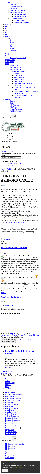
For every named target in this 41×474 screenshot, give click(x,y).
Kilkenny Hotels (11, 422)
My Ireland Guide (16, 163)
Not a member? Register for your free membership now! (20, 335)
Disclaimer (9, 379)
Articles (8, 52)
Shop (7, 64)
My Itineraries (10, 448)
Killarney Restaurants (12, 420)
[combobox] (14, 116)
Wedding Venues (15, 111)
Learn (7, 34)
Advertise (8, 389)
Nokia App (18, 81)
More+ (7, 99)
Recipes (8, 56)
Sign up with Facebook (9, 339)
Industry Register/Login (22, 22)
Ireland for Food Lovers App (24, 83)
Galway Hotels (10, 414)
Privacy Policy (10, 383)
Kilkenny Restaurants (12, 424)
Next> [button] (10, 371)
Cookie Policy (17, 467)
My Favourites (10, 446)
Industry (12, 165)
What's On (13, 107)
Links (7, 387)
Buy (6, 32)
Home (3, 169)
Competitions (9, 62)
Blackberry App (19, 77)
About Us (13, 5)
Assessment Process (16, 7)
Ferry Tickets (9, 456)
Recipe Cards (14, 66)
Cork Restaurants (11, 412)
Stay (6, 30)
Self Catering (14, 105)
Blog (7, 54)
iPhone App (18, 75)
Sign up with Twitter (24, 339)
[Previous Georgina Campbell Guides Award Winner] (36, 276)
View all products (7, 373)
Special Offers (10, 60)
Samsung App (19, 79)
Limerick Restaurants (12, 428)
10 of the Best (10, 38)
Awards (8, 24)
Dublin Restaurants (11, 404)
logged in (13, 333)
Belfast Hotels (10, 406)
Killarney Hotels (11, 418)
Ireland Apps (15, 73)
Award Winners (16, 12)
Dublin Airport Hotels (12, 400)
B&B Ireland (9, 396)
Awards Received (20, 16)
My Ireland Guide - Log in (14, 444)
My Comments (10, 450)
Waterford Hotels (11, 432)
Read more (9, 367)
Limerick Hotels (10, 426)
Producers (8, 36)
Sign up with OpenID (8, 341)
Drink (7, 28)
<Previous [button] (4, 371)
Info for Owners (16, 18)
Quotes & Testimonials (17, 10)
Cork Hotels (9, 410)
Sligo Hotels (9, 430)
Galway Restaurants (12, 416)
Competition (9, 458)
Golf (11, 103)
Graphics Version (7, 151)
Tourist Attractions (16, 109)
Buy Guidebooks (15, 68)
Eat (6, 26)
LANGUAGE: (6, 118)
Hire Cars (8, 454)
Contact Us (13, 9)
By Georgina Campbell (18, 58)
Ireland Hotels (10, 392)
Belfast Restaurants (11, 408)
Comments (9, 305)
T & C (7, 381)
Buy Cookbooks (15, 70)
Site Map (8, 385)
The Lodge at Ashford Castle (14, 247)
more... (3, 293)
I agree (5, 471)
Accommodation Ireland (13, 398)
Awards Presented (20, 14)
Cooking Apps (15, 85)
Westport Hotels (10, 434)
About (7, 3)
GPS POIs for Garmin (17, 71)
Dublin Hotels (10, 402)
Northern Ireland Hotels (13, 394)
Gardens (12, 101)
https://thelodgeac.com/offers (14, 222)
